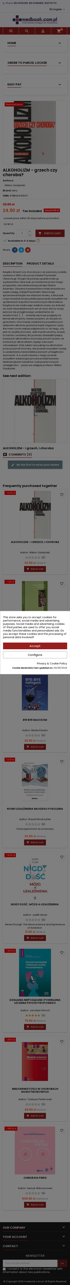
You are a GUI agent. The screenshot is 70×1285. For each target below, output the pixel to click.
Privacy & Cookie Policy (52, 663)
